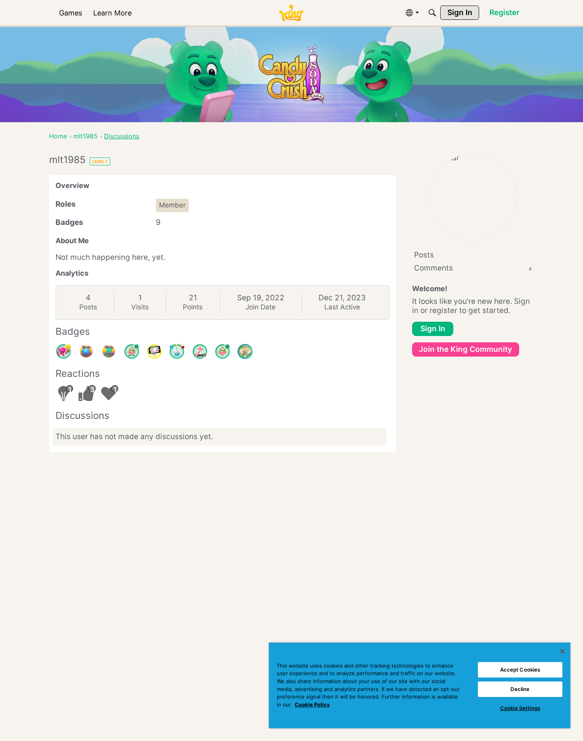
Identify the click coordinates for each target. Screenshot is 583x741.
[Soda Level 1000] (86, 351)
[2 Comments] (131, 351)
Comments (473, 268)
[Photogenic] (154, 351)
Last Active (342, 307)
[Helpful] (63, 351)
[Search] (432, 13)
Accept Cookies (520, 669)
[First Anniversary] (176, 351)
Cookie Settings (520, 708)
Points (193, 307)
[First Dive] (222, 351)
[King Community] (291, 12)
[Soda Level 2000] (108, 351)
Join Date (260, 307)
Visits (140, 307)
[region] (419, 685)
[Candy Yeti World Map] (245, 351)
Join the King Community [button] (465, 349)
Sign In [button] (432, 328)
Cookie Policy (312, 704)
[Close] (562, 651)
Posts (88, 307)
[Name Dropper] (199, 351)
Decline (519, 689)
